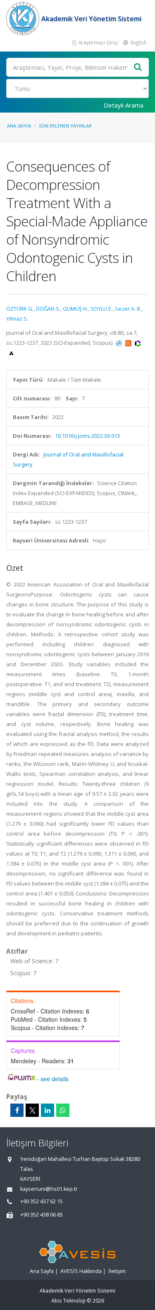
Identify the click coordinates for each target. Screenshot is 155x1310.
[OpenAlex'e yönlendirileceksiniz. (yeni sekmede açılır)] (11, 352)
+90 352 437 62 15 (41, 1201)
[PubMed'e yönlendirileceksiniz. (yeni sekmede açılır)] (119, 342)
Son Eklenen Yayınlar (65, 126)
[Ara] (138, 67)
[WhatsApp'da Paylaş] (62, 1110)
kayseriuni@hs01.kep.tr (49, 1188)
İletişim (117, 1271)
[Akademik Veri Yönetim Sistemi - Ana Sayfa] (23, 18)
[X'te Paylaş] (32, 1110)
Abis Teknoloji (68, 1300)
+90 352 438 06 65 (41, 1214)
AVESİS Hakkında (81, 1271)
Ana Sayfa (19, 126)
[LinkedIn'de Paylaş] (47, 1110)
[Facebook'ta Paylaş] (17, 1110)
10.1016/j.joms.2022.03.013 (87, 435)
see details (55, 1078)
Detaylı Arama (123, 105)
